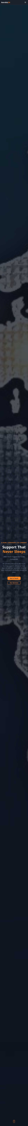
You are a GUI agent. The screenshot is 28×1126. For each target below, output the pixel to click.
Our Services (14, 583)
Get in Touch (14, 578)
